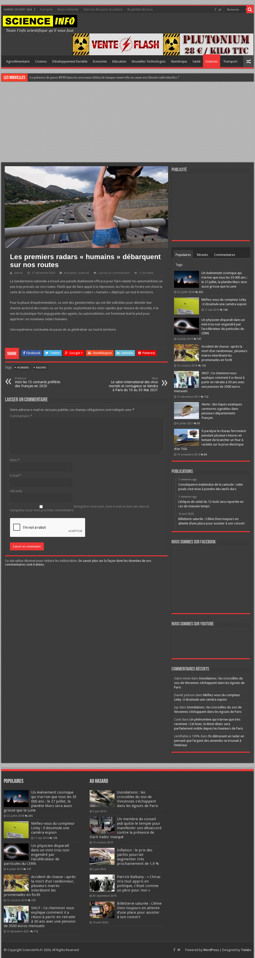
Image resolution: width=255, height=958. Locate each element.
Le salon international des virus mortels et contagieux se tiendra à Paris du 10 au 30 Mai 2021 (133, 384)
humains (23, 367)
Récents (202, 255)
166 (225, 309)
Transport (230, 61)
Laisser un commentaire (114, 273)
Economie (100, 61)
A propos (46, 9)
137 (199, 338)
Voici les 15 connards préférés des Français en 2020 (37, 382)
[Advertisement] (127, 122)
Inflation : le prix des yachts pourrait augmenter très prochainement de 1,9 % (138, 857)
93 (198, 423)
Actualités (70, 273)
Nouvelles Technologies (149, 61)
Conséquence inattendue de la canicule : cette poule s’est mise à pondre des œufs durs (87, 77)
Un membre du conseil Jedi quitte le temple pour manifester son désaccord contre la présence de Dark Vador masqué (125, 828)
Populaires (183, 255)
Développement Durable (69, 61)
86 (205, 454)
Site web (16, 491)
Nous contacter (68, 9)
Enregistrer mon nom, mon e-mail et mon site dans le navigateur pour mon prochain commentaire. (79, 508)
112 (206, 396)
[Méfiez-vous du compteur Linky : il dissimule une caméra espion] (186, 305)
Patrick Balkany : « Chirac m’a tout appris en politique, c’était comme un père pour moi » (139, 883)
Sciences (211, 61)
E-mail (15, 475)
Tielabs (246, 950)
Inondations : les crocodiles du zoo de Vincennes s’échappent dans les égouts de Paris (209, 682)
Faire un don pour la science (103, 9)
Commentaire (21, 416)
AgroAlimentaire (18, 61)
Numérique (179, 61)
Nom (14, 460)
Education (119, 61)
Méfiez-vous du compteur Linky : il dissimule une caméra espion (53, 828)
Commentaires (224, 255)
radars (41, 367)
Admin (18, 273)
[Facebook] (215, 10)
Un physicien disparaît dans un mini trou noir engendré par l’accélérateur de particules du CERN (37, 854)
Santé (196, 61)
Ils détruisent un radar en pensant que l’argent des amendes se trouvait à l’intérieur (209, 740)
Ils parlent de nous (140, 9)
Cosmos (41, 61)
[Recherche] (250, 9)
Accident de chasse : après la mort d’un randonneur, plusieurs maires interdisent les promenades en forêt (40, 886)
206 (200, 292)
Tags (179, 265)
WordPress (211, 950)
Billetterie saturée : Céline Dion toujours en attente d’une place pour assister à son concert (139, 910)
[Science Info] (39, 23)
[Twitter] (220, 10)
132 (203, 365)
